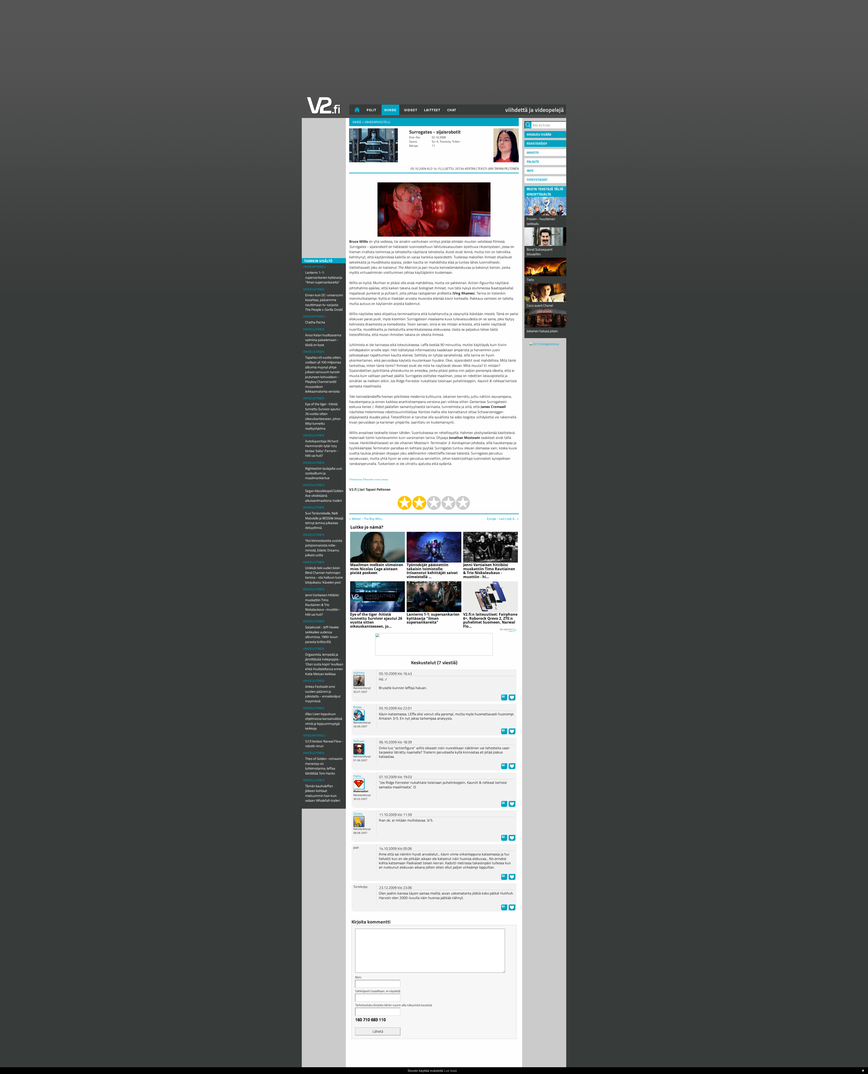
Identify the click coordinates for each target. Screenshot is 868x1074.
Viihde (390, 110)
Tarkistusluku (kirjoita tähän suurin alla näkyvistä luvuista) (393, 1005)
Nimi (358, 977)
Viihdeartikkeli (314, 266)
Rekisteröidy (537, 143)
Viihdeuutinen (313, 289)
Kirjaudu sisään (539, 134)
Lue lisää (450, 1070)
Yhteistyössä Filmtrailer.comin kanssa (368, 479)
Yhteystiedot (537, 179)
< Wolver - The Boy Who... (366, 518)
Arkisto (533, 152)
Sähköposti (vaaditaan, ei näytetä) (377, 991)
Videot (410, 110)
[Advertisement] (434, 1053)
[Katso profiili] (359, 680)
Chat (451, 110)
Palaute (533, 161)
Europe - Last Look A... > (503, 518)
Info (530, 170)
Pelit (372, 110)
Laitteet (432, 110)
